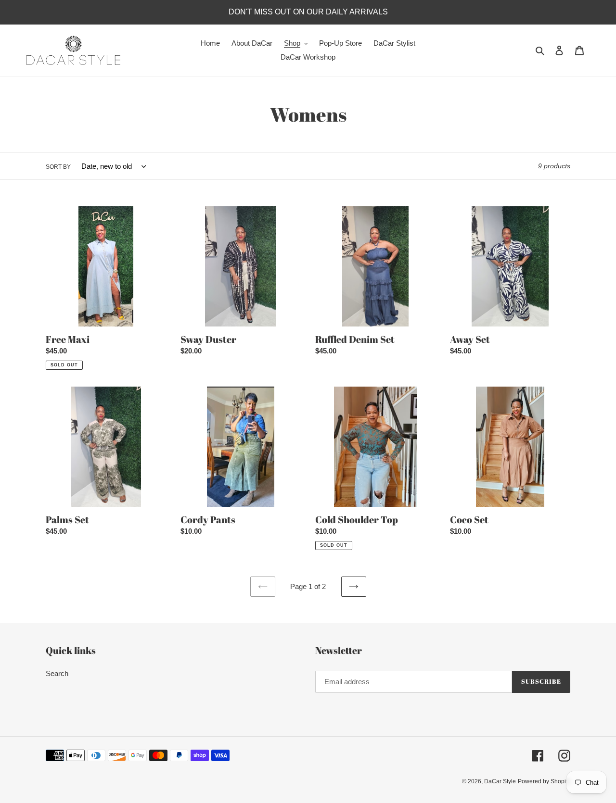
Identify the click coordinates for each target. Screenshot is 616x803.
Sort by (58, 166)
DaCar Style (500, 781)
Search (57, 673)
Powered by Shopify (544, 781)
